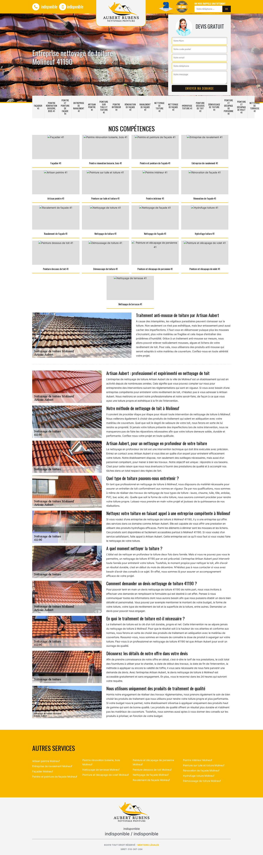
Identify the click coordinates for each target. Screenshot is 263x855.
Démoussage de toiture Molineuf (202, 780)
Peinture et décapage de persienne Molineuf (153, 762)
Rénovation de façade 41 (130, 107)
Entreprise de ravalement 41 (78, 107)
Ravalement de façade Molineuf (151, 779)
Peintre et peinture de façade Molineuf (54, 776)
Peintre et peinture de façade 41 (65, 107)
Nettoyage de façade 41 (173, 107)
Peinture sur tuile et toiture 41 (103, 107)
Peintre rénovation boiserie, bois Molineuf (101, 762)
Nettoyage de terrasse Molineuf (101, 769)
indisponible (48, 6)
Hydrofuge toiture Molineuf (198, 775)
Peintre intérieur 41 (116, 107)
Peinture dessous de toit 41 (200, 107)
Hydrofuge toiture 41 (187, 107)
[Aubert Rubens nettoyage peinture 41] (131, 811)
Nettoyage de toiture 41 (159, 107)
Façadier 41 (38, 107)
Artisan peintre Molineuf (46, 761)
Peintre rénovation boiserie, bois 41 (51, 107)
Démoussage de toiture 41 (214, 107)
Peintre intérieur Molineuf (197, 760)
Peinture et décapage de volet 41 (241, 107)
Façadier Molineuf (42, 771)
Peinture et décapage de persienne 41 (228, 107)
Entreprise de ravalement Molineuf (52, 766)
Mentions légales (148, 845)
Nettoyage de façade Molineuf (151, 774)
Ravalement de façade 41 (145, 107)
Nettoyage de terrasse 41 (255, 107)
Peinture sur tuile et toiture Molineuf (203, 765)
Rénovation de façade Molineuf (201, 770)
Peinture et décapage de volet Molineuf (105, 774)
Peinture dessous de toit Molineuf (152, 769)
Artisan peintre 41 (92, 107)
